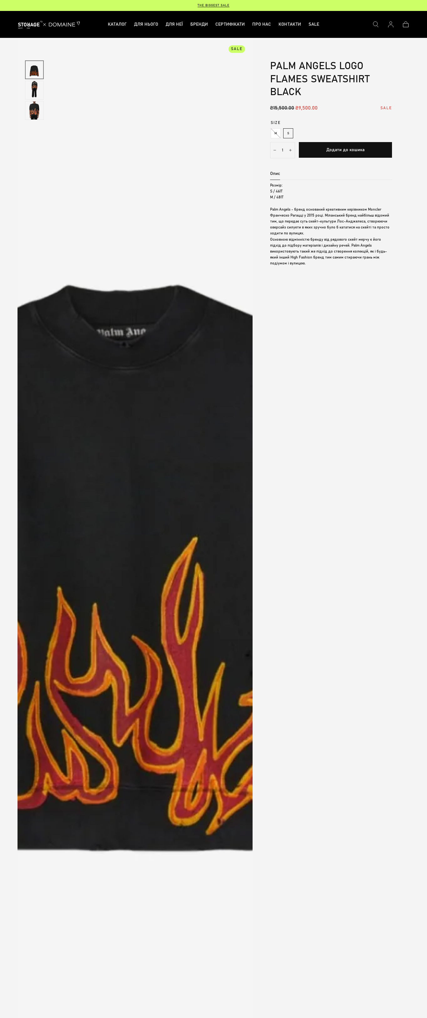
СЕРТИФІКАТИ (230, 24)
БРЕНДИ (199, 24)
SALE (314, 24)
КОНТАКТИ (290, 24)
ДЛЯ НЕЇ (174, 24)
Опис (275, 173)
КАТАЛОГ (117, 24)
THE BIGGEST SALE (213, 5)
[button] (375, 24)
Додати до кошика (345, 150)
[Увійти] (390, 24)
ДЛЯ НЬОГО (146, 24)
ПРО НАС (261, 24)
